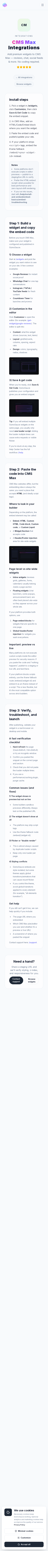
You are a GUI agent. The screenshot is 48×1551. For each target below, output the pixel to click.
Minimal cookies (25, 1531)
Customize (26, 1538)
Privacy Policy (19, 1525)
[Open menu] (42, 5)
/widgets (32, 105)
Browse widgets (24, 84)
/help (20, 452)
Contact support (16, 980)
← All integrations (24, 77)
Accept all (25, 1544)
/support (33, 942)
